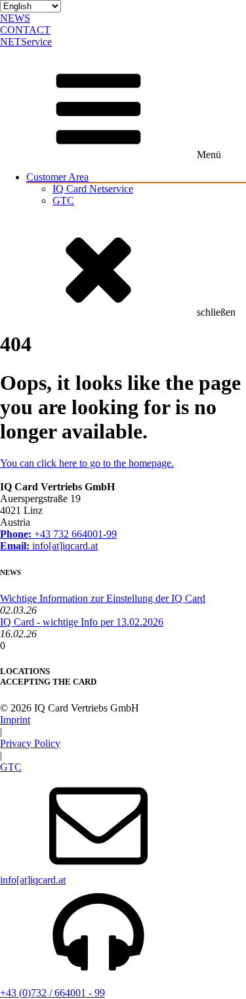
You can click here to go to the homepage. (87, 463)
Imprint (15, 719)
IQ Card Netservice (92, 188)
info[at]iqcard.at (49, 545)
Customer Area (57, 176)
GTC (63, 200)
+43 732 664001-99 (58, 534)
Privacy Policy (30, 743)
